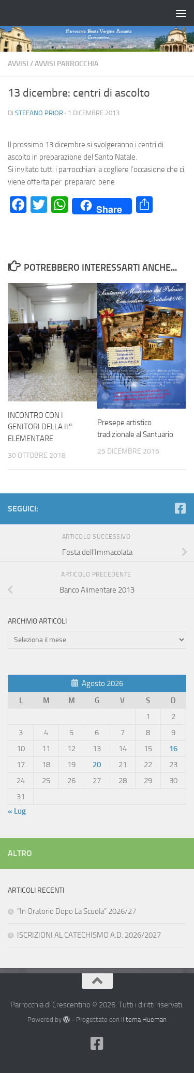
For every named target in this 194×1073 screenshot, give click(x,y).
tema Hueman (146, 1019)
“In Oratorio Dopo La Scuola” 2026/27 (76, 911)
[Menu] (181, 13)
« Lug (17, 811)
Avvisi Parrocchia (66, 63)
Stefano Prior (39, 113)
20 (97, 764)
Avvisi (18, 63)
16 (173, 748)
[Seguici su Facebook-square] (180, 508)
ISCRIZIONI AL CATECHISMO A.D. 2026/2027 (89, 935)
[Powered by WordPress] (66, 1019)
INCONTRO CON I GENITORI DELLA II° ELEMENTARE (40, 427)
